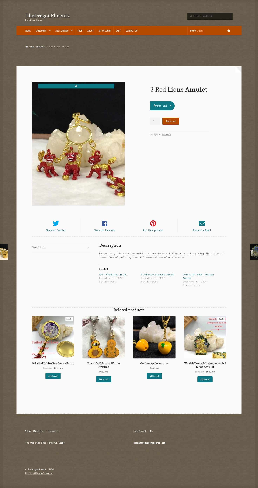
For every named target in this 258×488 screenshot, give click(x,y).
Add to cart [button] (53, 375)
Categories (41, 30)
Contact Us (131, 30)
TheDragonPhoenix (47, 15)
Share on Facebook (104, 230)
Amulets (40, 47)
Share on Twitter (56, 230)
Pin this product (153, 230)
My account (105, 30)
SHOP (79, 30)
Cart (118, 30)
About (90, 30)
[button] (76, 86)
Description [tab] (38, 247)
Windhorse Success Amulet (158, 274)
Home (28, 30)
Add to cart (171, 121)
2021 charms (61, 30)
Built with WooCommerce (38, 473)
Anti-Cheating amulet (113, 274)
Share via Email (202, 230)
